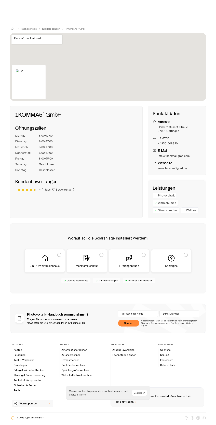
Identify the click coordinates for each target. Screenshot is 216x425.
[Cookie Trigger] (186, 418)
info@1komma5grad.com (174, 156)
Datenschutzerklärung (160, 323)
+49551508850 (168, 143)
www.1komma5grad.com (173, 168)
